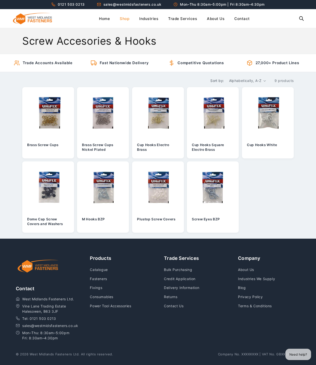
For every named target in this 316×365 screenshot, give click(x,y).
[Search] (301, 18)
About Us (215, 18)
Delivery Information (181, 288)
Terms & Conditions (255, 306)
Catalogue (99, 270)
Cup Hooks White (262, 145)
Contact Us (173, 306)
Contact (242, 18)
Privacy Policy (250, 297)
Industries (148, 18)
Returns (170, 297)
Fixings (96, 288)
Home (104, 18)
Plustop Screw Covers (156, 219)
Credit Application (180, 279)
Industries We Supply (256, 279)
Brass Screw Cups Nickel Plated (97, 147)
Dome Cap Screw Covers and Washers (45, 221)
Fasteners (98, 279)
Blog (242, 288)
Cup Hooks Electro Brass (153, 147)
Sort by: (217, 80)
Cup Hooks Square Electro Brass (208, 147)
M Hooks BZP (93, 219)
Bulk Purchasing (178, 270)
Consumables (101, 297)
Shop (124, 18)
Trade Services (182, 18)
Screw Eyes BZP (206, 219)
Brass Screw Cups (43, 145)
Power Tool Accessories (110, 306)
